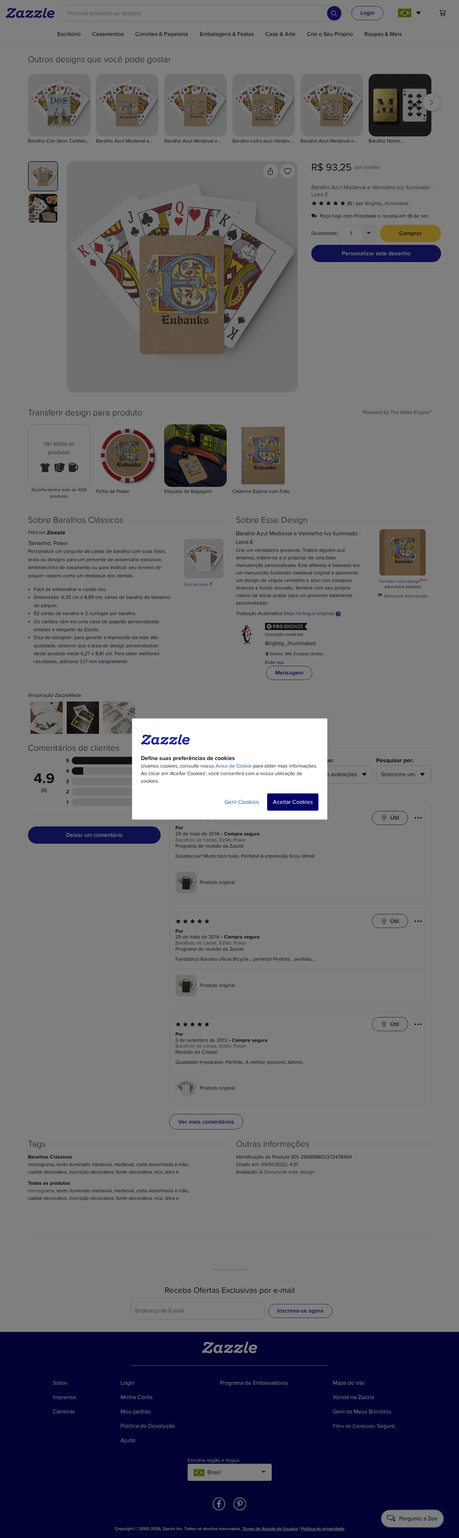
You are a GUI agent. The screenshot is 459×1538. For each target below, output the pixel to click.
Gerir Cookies (241, 802)
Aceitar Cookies (293, 802)
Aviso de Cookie (234, 766)
